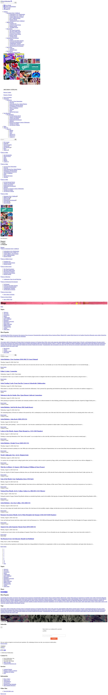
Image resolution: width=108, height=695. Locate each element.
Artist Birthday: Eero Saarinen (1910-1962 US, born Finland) (19, 359)
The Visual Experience (14, 30)
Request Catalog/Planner (10, 6)
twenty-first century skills (12, 346)
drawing (18, 336)
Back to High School (6, 266)
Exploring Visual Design (15, 24)
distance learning (73, 342)
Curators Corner (56, 599)
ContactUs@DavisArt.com (10, 663)
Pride (89, 343)
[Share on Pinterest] (3, 592)
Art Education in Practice (9, 289)
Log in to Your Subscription (15, 101)
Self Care (3, 336)
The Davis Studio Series (15, 31)
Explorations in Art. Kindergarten (11, 251)
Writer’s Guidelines (8, 173)
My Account (7, 7)
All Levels (6, 313)
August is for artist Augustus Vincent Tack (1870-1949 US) (18, 527)
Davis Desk (9, 335)
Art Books (11, 48)
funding (82, 335)
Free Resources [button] (7, 113)
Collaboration (7, 317)
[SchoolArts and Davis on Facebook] (1, 650)
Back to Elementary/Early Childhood (10, 248)
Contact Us (7, 9)
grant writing (98, 335)
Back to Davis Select (6, 292)
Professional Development (12, 38)
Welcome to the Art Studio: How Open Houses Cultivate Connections (21, 395)
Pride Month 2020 (95, 343)
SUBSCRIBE (4, 621)
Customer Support (8, 669)
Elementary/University (9, 321)
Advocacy (6, 312)
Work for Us (12, 135)
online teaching (44, 335)
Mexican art (3, 600)
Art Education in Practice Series (16, 44)
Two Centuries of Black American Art (63, 600)
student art (61, 601)
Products (6, 143)
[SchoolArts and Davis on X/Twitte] (2, 650)
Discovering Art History (15, 32)
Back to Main (4, 152)
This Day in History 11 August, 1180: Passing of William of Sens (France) (23, 467)
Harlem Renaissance (49, 600)
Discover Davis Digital (14, 52)
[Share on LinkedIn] (4, 592)
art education (4, 335)
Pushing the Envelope (27, 344)
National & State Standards (10, 684)
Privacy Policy (7, 679)
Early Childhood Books (14, 18)
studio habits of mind (85, 344)
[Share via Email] (5, 592)
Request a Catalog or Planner (10, 670)
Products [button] (6, 11)
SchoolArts (9, 100)
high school (24, 599)
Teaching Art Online (14, 123)
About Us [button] (6, 127)
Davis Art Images (8, 97)
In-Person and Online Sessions (16, 40)
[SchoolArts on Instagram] (3, 650)
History (11, 131)
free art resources (29, 335)
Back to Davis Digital (6, 297)
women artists (97, 601)
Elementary (6, 320)
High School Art (74, 335)
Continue (3, 646)
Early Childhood (7, 319)
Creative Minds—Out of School (11, 253)
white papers (6, 329)
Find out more (4, 643)
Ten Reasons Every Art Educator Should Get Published (17, 539)
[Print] (6, 592)
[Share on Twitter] (2, 592)
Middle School (9, 22)
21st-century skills (5, 342)
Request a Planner (8, 95)
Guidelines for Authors (9, 672)
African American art (39, 600)
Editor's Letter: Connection (9, 371)
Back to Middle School (6, 259)
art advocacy (96, 599)
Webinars (11, 121)
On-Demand (6, 284)
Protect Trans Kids (17, 344)
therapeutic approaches (43, 601)
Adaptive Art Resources (14, 117)
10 (4, 561)
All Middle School (13, 27)
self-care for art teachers (74, 344)
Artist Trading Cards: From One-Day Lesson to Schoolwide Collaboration (23, 383)
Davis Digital (8, 5)
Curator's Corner (7, 351)
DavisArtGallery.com (8, 691)
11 (4, 562)
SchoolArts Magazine (89, 335)
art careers (32, 600)
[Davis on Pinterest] (5, 650)
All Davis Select (13, 50)
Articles (5, 349)
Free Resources (10, 114)
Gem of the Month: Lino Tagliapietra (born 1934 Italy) (17, 479)
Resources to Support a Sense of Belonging (19, 122)
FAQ (5, 673)
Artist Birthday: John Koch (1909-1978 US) (14, 419)
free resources (22, 335)
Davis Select (9, 47)
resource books (12, 336)
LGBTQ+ (54, 343)
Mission (11, 130)
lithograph (74, 600)
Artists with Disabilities (73, 599)
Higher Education (8, 324)
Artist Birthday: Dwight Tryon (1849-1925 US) (15, 443)
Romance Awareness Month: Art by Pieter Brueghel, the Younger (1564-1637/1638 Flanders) (28, 515)
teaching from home (94, 344)
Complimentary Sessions (15, 43)
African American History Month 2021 (57, 335)
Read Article (3, 367)
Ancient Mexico (102, 599)
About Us (8, 129)
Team (10, 133)
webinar (5, 328)
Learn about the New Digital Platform (18, 104)
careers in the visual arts (52, 342)
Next (5, 563)
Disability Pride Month (15, 603)
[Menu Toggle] (11, 1)
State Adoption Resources (10, 685)
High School (9, 28)
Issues (10, 110)
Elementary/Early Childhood (13, 13)
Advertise (11, 109)
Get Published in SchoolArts (16, 106)
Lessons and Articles (14, 118)
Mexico (8, 600)
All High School (13, 36)
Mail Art (7, 336)
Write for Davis (7, 156)
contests (68, 335)
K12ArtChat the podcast (15, 115)
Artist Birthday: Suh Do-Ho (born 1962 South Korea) (17, 407)
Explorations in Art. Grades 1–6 (11, 252)
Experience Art (12, 23)
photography (41, 599)
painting (7, 603)
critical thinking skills (63, 342)
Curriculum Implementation (15, 42)
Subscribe (11, 102)
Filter (2, 306)
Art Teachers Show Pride (41, 342)
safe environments (54, 344)
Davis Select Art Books (9, 294)
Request (2, 247)
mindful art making (70, 343)
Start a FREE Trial (8, 299)
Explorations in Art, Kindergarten (17, 14)
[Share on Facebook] (1, 592)
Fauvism (22, 603)
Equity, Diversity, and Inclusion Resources (87, 342)
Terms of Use (7, 680)
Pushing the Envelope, (37, 344)
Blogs (5, 126)
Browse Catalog (7, 92)
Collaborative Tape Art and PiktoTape (12, 279)
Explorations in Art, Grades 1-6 (16, 15)
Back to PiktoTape (5, 276)
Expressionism (64, 599)
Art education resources (29, 342)
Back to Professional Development (9, 281)
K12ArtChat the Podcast (9, 182)
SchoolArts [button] (6, 98)
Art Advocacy (7, 683)
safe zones (61, 344)
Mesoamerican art (19, 600)
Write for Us (12, 134)
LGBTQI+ (59, 343)
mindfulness (78, 343)
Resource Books (13, 19)
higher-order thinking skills (33, 343)
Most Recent (6, 348)
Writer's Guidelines (13, 108)
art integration (26, 600)
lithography (80, 600)
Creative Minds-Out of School (16, 17)
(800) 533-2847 (7, 662)
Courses (11, 39)
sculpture (50, 599)
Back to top (3, 693)
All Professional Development (16, 46)
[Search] (15, 139)
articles (5, 316)
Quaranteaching (7, 326)
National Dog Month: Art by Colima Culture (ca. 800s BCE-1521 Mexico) (23, 491)
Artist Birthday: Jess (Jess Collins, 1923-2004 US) (15, 503)
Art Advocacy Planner (14, 125)
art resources (6, 315)
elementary (23, 336)
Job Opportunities (8, 155)
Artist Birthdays (7, 681)
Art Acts (56, 601)
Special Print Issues (13, 112)
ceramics (12, 600)
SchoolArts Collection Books (16, 105)
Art (79, 335)
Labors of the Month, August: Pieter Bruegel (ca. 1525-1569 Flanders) (22, 431)
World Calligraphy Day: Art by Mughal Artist (14, 455)
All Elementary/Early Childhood (16, 21)
